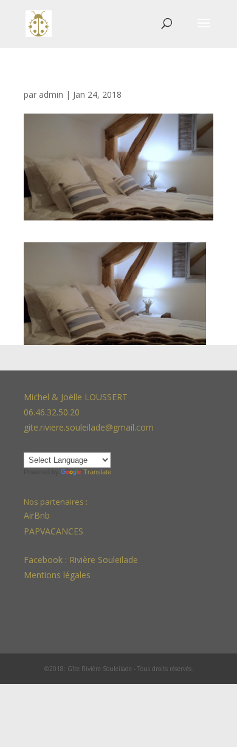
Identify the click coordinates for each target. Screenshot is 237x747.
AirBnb (38, 515)
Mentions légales (57, 575)
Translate (97, 472)
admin (51, 94)
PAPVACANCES (53, 531)
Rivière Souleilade (103, 559)
